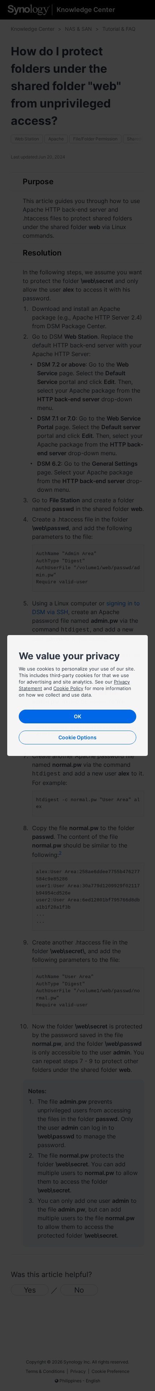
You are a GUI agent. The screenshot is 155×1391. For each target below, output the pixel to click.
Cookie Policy (68, 688)
